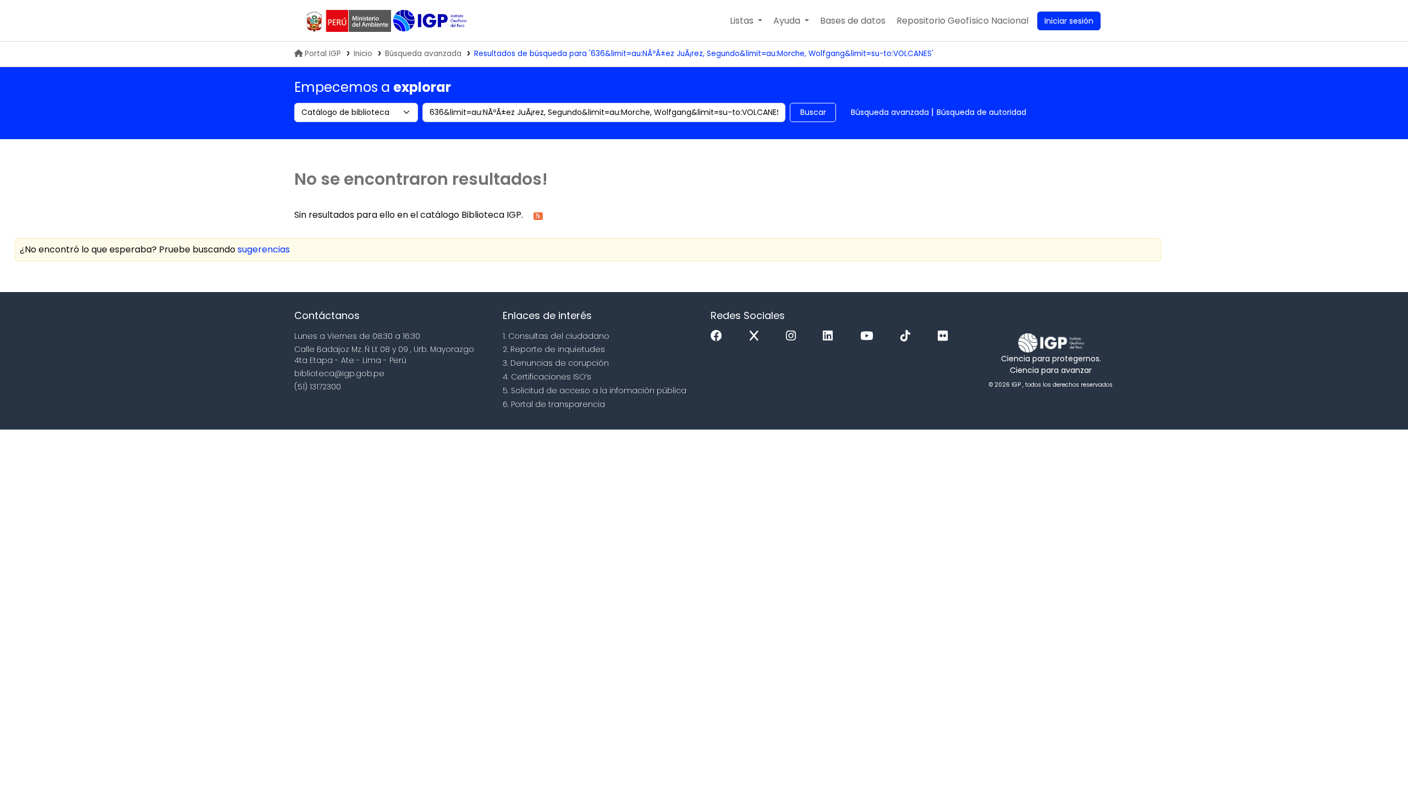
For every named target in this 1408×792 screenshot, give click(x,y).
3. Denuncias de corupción (556, 363)
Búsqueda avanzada (423, 53)
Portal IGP (323, 53)
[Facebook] (719, 336)
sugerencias (264, 249)
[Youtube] (869, 336)
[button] (746, 21)
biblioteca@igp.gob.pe (339, 373)
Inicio (363, 53)
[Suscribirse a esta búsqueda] (538, 215)
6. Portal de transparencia (554, 404)
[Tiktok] (908, 336)
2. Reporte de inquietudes (554, 349)
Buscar (813, 112)
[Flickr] (945, 336)
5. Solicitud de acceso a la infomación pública (594, 390)
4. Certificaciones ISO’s (547, 376)
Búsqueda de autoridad (981, 112)
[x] (757, 336)
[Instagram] (793, 336)
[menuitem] (962, 21)
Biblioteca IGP (431, 21)
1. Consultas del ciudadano (556, 336)
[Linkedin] (830, 336)
